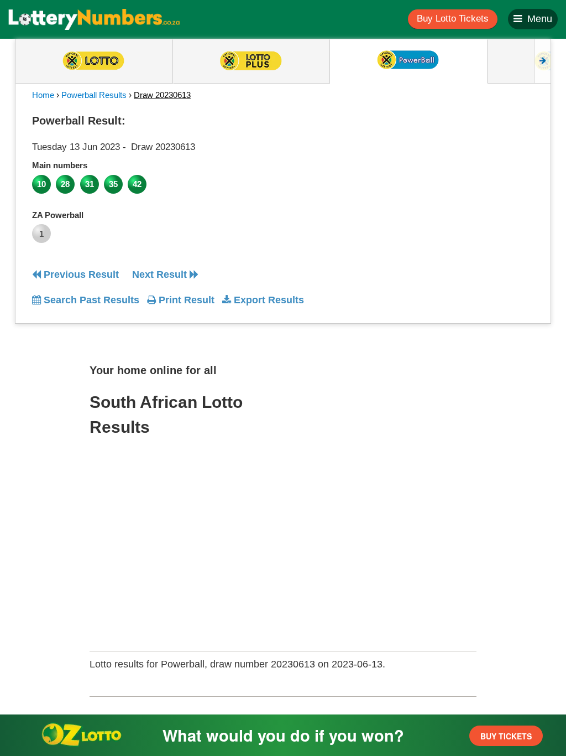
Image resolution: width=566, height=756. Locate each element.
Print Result (185, 299)
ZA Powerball (57, 215)
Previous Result (80, 274)
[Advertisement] (470, 179)
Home (43, 95)
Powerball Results (94, 95)
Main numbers (59, 165)
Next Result (161, 274)
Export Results (267, 299)
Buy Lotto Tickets (453, 18)
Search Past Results (90, 299)
